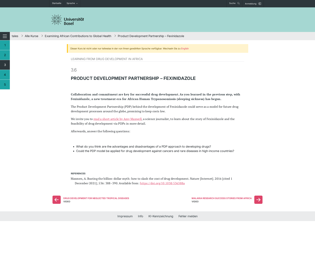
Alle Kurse (31, 36)
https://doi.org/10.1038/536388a (162, 183)
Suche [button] (232, 3)
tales (15, 36)
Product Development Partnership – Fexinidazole (151, 36)
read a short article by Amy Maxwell (118, 119)
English (185, 48)
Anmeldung (250, 3)
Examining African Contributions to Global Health (78, 36)
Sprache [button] (71, 3)
